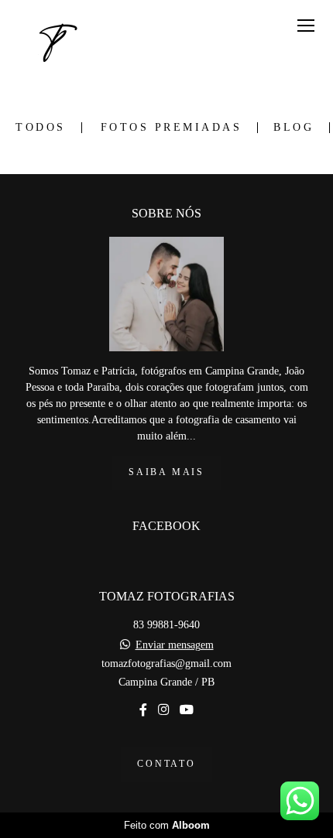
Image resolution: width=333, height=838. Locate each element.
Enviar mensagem (175, 645)
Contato (166, 764)
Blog (293, 127)
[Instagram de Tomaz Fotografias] (163, 710)
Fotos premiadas (171, 127)
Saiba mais (166, 472)
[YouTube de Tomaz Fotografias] (187, 710)
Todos (40, 127)
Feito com (167, 825)
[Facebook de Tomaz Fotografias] (143, 710)
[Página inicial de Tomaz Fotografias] (56, 42)
